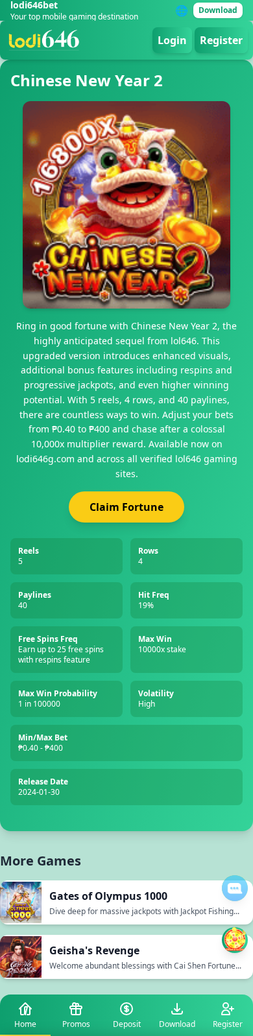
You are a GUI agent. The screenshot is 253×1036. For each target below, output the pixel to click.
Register (221, 40)
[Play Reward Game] (235, 940)
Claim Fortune (126, 507)
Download (218, 10)
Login (172, 40)
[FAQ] (235, 888)
